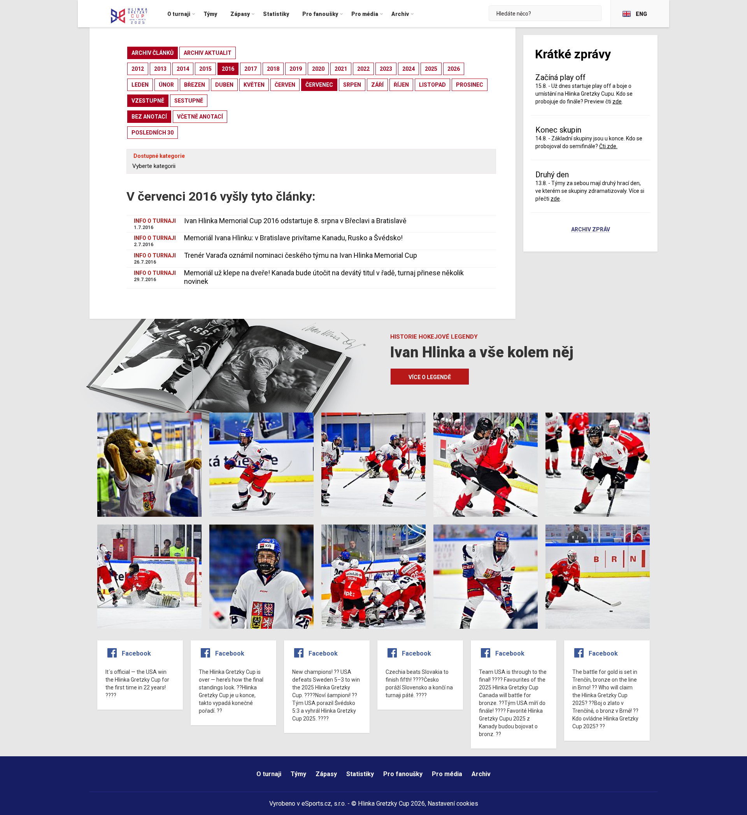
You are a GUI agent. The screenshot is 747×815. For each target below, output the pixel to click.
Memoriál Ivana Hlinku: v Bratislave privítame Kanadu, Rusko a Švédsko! (293, 238)
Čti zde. (608, 146)
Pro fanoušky (403, 774)
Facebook (136, 653)
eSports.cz (316, 803)
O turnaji (268, 774)
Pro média (447, 774)
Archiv (481, 774)
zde (555, 199)
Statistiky (360, 774)
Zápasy (326, 774)
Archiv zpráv (590, 230)
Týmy (298, 774)
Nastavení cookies (453, 803)
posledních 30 (153, 132)
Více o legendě (430, 377)
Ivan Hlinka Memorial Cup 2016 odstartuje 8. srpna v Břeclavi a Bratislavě (295, 221)
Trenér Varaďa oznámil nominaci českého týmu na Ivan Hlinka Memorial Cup (300, 255)
